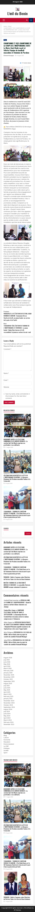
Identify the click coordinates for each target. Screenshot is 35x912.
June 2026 (7, 662)
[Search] (26, 20)
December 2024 (9, 701)
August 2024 (8, 709)
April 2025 (7, 692)
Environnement (9, 744)
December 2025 (9, 675)
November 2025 (9, 677)
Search (6, 529)
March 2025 (7, 694)
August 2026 (8, 658)
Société (6, 750)
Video (31, 20)
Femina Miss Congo (9, 610)
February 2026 (8, 671)
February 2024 (8, 722)
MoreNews (28, 908)
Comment (7, 349)
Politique (7, 748)
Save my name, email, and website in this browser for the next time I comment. (17, 396)
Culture (6, 738)
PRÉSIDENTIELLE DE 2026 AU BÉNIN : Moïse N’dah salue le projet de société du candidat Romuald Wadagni (17, 634)
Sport (5, 753)
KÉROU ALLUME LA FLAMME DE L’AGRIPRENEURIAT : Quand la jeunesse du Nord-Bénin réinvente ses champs (17, 603)
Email (6, 380)
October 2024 (8, 705)
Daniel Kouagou (9, 55)
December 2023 (9, 724)
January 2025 (8, 699)
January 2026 (8, 673)
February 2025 (8, 696)
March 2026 (7, 668)
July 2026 (7, 660)
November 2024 (9, 703)
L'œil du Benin (17, 13)
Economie (7, 740)
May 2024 (7, 716)
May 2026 (7, 664)
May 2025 (7, 690)
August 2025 (8, 683)
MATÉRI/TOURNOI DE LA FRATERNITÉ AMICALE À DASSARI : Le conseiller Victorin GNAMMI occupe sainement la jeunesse (17, 585)
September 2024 (9, 707)
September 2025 (9, 681)
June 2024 (7, 714)
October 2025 (8, 679)
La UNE (6, 746)
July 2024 (7, 711)
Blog (5, 40)
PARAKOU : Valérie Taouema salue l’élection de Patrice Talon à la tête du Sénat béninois (17, 578)
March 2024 (7, 720)
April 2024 (7, 718)
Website (6, 387)
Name (6, 373)
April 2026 (7, 666)
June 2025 (7, 688)
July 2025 (7, 686)
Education (7, 742)
